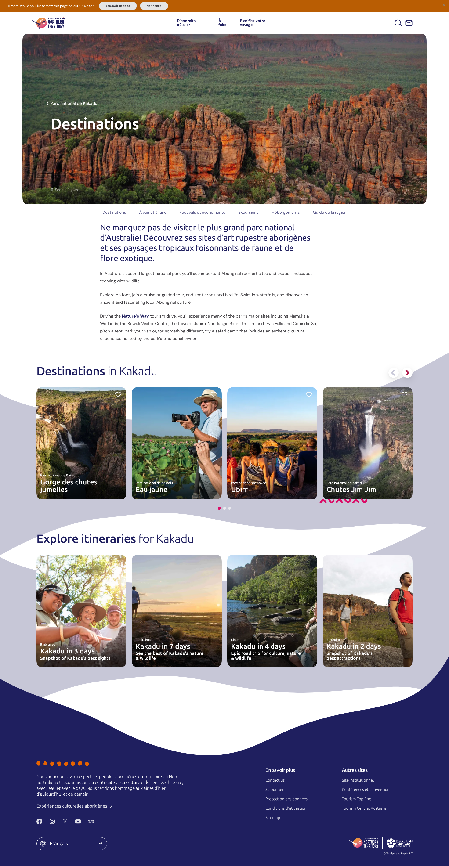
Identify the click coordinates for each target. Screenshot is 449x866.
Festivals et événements (202, 212)
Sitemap (272, 817)
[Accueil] (48, 23)
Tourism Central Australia (364, 808)
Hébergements (286, 212)
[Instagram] (52, 821)
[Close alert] (444, 5)
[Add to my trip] (118, 394)
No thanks (154, 6)
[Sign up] (409, 23)
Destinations (114, 212)
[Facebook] (39, 821)
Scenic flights (66, 190)
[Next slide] (407, 373)
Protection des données (286, 799)
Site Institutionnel (358, 780)
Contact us (275, 780)
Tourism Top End (356, 799)
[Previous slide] (393, 373)
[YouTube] (78, 821)
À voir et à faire (153, 212)
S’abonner (274, 789)
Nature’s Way (135, 316)
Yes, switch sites (118, 6)
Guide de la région (330, 212)
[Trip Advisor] (91, 821)
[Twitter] (65, 821)
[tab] (219, 508)
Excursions (248, 212)
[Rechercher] (398, 22)
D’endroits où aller (186, 22)
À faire (222, 22)
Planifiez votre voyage (252, 22)
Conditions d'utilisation (286, 808)
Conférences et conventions (366, 789)
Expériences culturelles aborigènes (72, 806)
